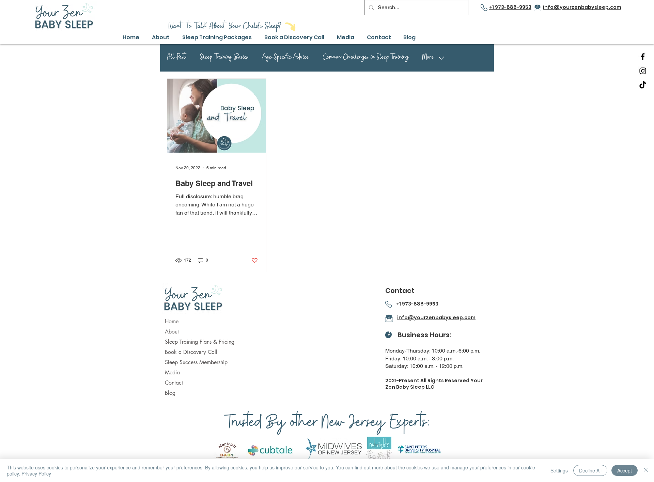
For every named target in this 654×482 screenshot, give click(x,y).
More (428, 58)
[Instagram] (642, 70)
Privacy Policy (36, 473)
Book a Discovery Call (191, 352)
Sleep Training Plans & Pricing (199, 341)
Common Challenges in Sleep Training (366, 58)
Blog (170, 393)
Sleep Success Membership (196, 362)
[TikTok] (642, 85)
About (172, 331)
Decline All (590, 470)
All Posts (177, 58)
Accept (624, 470)
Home (171, 321)
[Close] (646, 470)
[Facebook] (642, 56)
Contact (174, 382)
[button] (218, 37)
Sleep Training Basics (224, 58)
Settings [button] (559, 470)
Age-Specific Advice (285, 58)
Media (172, 372)
